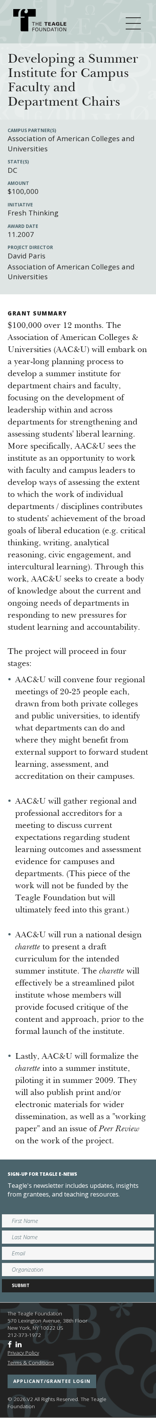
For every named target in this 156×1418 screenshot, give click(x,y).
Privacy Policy (23, 1352)
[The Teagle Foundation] (39, 21)
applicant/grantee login (51, 1381)
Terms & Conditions (31, 1362)
